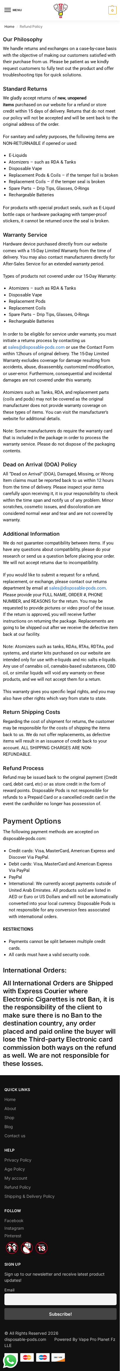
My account (15, 1178)
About (10, 1108)
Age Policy (14, 1168)
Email (9, 1290)
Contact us (14, 1135)
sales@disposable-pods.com (36, 347)
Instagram (14, 1228)
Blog (8, 1126)
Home (9, 26)
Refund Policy (17, 1187)
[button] (112, 10)
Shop (9, 1117)
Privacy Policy (17, 1159)
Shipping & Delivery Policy (29, 1196)
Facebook (13, 1220)
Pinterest (12, 1235)
